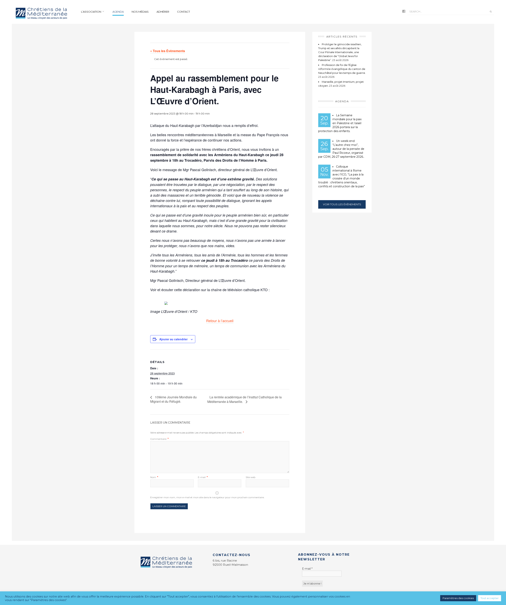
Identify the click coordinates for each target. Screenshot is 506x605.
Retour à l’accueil (219, 320)
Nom (154, 477)
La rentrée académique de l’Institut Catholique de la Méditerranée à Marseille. (244, 399)
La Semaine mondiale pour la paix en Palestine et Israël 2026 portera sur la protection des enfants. (340, 123)
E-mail (203, 477)
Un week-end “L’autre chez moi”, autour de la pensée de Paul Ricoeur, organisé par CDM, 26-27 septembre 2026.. (341, 149)
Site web (250, 477)
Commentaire (159, 438)
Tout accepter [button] (490, 598)
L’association (91, 11)
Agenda (118, 11)
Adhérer (163, 11)
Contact (183, 11)
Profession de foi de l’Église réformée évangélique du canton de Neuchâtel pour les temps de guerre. (342, 68)
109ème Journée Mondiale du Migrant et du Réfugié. (173, 399)
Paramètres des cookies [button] (458, 598)
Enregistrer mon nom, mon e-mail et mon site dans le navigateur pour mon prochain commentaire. (207, 497)
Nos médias (140, 11)
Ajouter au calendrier (173, 339)
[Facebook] (403, 11)
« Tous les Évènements (167, 51)
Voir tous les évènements (342, 204)
